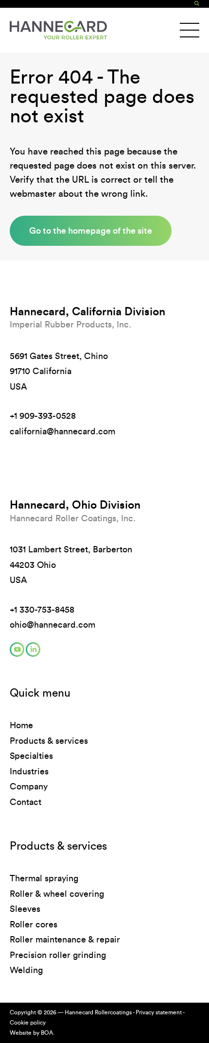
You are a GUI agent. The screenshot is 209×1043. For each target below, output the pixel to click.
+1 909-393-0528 (43, 415)
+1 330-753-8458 (42, 609)
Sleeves (25, 909)
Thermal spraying (44, 878)
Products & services (49, 740)
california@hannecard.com (62, 431)
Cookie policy (28, 1022)
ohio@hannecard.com (52, 624)
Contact (25, 802)
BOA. (47, 1032)
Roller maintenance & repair (65, 939)
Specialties (31, 756)
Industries (29, 771)
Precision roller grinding (58, 955)
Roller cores (33, 924)
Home (21, 725)
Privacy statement (159, 1012)
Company (29, 786)
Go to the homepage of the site (90, 230)
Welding (26, 970)
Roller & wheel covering (57, 894)
